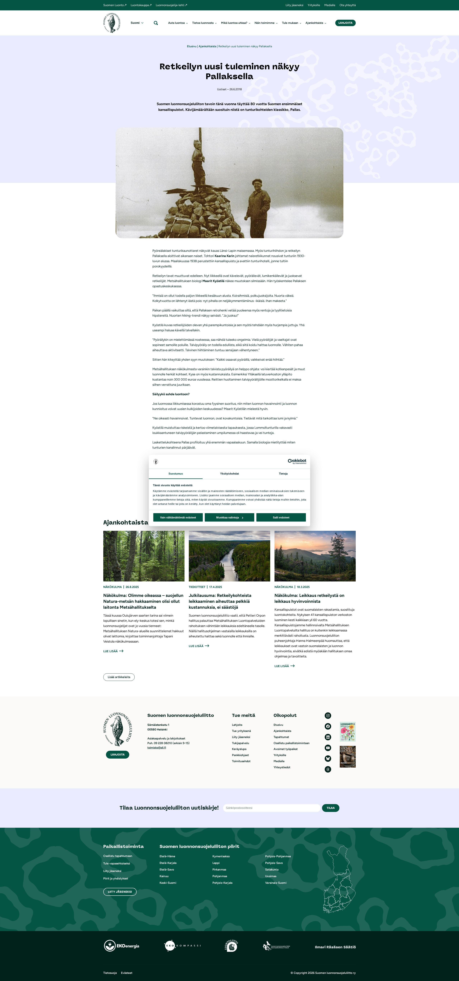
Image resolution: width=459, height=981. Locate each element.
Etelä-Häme (167, 856)
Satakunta (271, 869)
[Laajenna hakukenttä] (155, 23)
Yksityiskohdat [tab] (229, 473)
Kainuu (164, 876)
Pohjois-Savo (274, 863)
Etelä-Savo (167, 869)
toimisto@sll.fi (156, 747)
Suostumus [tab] (176, 473)
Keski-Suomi (168, 882)
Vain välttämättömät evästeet (178, 517)
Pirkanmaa (219, 869)
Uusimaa (270, 876)
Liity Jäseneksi (120, 891)
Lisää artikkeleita (119, 677)
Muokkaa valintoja (227, 517)
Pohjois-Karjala (222, 882)
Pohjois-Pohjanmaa (278, 856)
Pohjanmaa (219, 876)
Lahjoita (345, 23)
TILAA (331, 808)
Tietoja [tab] (283, 473)
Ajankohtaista (207, 46)
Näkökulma (112, 587)
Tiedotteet (197, 587)
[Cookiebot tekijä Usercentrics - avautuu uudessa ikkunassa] (290, 461)
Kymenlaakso (221, 856)
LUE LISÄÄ (110, 651)
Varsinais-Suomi (275, 882)
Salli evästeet (281, 517)
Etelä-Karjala (168, 863)
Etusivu (192, 46)
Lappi (216, 863)
